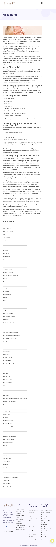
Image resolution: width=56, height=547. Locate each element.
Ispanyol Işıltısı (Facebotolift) (8, 363)
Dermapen (5, 278)
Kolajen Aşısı (5, 385)
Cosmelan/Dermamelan (7, 269)
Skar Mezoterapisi (6, 461)
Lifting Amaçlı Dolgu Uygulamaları (9, 401)
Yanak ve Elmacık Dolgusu (8, 486)
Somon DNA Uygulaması (8, 467)
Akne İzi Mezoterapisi (7, 228)
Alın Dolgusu (5, 240)
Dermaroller (5, 281)
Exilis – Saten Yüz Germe (8, 313)
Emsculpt (5, 303)
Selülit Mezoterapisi (7, 458)
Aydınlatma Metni (8, 531)
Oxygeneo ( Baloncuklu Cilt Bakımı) (10, 426)
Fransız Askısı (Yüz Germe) (8, 325)
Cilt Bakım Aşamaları (7, 262)
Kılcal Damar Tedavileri (7, 379)
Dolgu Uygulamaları (7, 288)
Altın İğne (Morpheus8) (7, 243)
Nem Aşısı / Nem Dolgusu (8, 420)
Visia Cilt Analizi (6, 474)
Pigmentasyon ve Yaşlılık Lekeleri (9, 436)
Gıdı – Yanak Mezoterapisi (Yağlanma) (10, 332)
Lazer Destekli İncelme (7, 392)
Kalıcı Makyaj (5, 373)
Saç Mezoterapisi (6, 452)
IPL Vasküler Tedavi (7, 360)
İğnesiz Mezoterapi (6, 354)
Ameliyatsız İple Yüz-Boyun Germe (9, 247)
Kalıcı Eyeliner (6, 370)
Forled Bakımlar (6, 319)
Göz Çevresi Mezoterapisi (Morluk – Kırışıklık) (11, 335)
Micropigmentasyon (7, 411)
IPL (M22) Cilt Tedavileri (7, 357)
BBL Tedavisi (5, 250)
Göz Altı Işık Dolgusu (7, 341)
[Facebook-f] (6, 526)
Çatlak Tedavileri (6, 256)
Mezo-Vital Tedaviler (7, 404)
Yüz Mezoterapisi (6, 489)
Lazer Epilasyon (6, 395)
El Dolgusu (5, 297)
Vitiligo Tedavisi (6, 480)
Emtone (4, 307)
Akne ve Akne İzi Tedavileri (8, 231)
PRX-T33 (5, 445)
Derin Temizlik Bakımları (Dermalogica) (10, 275)
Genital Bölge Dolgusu (7, 329)
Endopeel (5, 310)
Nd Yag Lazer (5, 417)
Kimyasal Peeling (6, 376)
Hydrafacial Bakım (6, 351)
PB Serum (5, 433)
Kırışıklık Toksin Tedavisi (7, 382)
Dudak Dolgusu (6, 291)
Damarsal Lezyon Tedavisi (8, 272)
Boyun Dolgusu (6, 253)
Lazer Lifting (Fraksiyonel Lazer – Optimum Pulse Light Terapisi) (15, 398)
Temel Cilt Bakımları (20, 525)
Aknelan (4, 234)
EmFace (4, 300)
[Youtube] (10, 526)
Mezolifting (5, 407)
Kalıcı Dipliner (6, 366)
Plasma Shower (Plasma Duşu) (9, 439)
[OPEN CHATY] (52, 541)
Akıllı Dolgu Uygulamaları (8, 225)
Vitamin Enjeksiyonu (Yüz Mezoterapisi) (10, 477)
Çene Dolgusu (6, 259)
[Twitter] (8, 526)
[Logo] (9, 3)
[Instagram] (4, 526)
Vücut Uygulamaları (7, 483)
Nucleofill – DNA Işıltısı (7, 423)
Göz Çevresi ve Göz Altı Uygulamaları (10, 338)
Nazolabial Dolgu (6, 414)
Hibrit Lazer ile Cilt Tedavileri (8, 344)
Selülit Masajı (5, 455)
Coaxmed (5, 266)
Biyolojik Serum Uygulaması (32, 527)
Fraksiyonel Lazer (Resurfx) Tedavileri (10, 322)
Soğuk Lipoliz (5, 464)
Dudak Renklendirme (7, 294)
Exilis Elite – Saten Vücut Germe (9, 316)
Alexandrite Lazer (6, 237)
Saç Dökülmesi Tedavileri (8, 448)
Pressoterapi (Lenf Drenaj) (8, 442)
